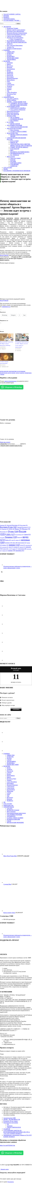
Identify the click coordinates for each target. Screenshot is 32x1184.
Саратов (9, 87)
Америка (3, 525)
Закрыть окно (4, 1169)
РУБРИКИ (6, 753)
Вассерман (24, 525)
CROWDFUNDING (9, 19)
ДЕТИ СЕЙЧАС (11, 100)
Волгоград (10, 66)
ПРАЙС (5, 169)
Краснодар (10, 75)
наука (17, 373)
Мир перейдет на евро (8, 705)
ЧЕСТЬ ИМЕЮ (14, 117)
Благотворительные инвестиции (16, 813)
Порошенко (4, 531)
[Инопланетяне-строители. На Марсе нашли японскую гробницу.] (6, 337)
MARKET (6, 17)
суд (10, 548)
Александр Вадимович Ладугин (16, 34)
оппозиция (5, 547)
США (10, 534)
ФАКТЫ (12, 159)
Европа (5, 529)
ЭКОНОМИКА (11, 59)
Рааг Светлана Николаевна (15, 45)
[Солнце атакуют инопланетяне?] (6, 357)
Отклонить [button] (10, 1182)
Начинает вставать (7, 697)
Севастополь (10, 84)
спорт (5, 548)
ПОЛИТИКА (11, 56)
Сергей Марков (19, 534)
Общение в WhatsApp (13, 387)
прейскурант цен (8, 805)
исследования (21, 371)
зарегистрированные (10, 381)
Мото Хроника (14, 130)
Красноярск (10, 76)
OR (4, 802)
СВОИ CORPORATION (14, 1127)
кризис (5, 545)
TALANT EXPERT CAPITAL (12, 14)
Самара (9, 83)
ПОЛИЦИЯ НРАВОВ (16, 119)
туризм (4, 550)
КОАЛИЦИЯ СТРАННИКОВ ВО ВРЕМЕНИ (16, 170)
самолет (22, 547)
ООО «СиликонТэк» (16, 39)
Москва (26, 529)
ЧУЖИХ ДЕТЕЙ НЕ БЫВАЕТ (19, 147)
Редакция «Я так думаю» (10, 1121)
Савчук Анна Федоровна (14, 36)
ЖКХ (11, 150)
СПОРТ (9, 760)
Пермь (9, 95)
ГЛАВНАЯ (6, 1129)
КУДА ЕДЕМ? (14, 141)
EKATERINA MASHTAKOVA (16, 40)
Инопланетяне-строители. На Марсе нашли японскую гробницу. (6, 343)
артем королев (4, 371)
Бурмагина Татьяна (12, 28)
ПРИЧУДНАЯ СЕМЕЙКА (18, 108)
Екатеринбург (11, 69)
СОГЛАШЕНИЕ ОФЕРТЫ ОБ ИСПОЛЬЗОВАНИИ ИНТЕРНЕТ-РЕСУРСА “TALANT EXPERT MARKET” (16, 1132)
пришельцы (28, 373)
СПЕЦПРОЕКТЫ (8, 807)
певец (11, 547)
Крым (18, 529)
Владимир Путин (8, 527)
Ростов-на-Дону (11, 94)
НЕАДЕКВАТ (14, 120)
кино (15, 542)
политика (16, 547)
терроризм (22, 548)
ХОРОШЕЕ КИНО (15, 163)
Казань (9, 70)
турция (11, 550)
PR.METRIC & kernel (13, 810)
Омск (8, 81)
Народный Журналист (13, 111)
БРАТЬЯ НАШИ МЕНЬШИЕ (18, 105)
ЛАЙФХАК (13, 166)
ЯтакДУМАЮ (4, 255)
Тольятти (9, 86)
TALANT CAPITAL (13, 98)
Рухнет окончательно (8, 700)
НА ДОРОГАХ (14, 155)
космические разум (5, 373)
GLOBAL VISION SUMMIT (18, 131)
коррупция (22, 542)
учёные (2, 374)
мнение (14, 545)
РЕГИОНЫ (6, 766)
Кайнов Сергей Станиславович (16, 30)
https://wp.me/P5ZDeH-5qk (7, 1145)
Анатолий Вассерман (13, 525)
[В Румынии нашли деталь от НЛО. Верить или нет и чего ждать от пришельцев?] (22, 337)
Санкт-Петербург (12, 92)
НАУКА (9, 55)
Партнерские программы (10, 1122)
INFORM (6, 16)
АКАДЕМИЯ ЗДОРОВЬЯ (14, 814)
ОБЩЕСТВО (11, 51)
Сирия (27, 534)
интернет (8, 542)
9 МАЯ (9, 821)
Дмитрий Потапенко (23, 527)
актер (19, 537)
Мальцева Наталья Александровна (17, 33)
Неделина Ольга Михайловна (15, 31)
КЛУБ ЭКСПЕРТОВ (13, 114)
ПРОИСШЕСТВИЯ (13, 58)
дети (13, 540)
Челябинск (10, 72)
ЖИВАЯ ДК (13, 142)
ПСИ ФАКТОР (14, 149)
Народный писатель (13, 112)
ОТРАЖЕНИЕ (14, 164)
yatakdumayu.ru (6, 306)
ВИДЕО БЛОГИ (15, 123)
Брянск (9, 64)
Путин (13, 531)
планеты (21, 373)
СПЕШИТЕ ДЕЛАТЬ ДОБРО (19, 103)
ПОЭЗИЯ (13, 161)
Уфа (8, 91)
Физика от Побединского (14, 48)
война (8, 540)
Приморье (10, 62)
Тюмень (9, 89)
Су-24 (2, 537)
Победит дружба (7, 702)
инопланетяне (13, 371)
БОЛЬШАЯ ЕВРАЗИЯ (13, 819)
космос (13, 373)
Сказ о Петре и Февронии (17, 109)
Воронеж (9, 67)
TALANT (9, 808)
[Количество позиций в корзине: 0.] (1, 572)
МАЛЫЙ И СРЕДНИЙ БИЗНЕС (20, 152)
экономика (19, 550)
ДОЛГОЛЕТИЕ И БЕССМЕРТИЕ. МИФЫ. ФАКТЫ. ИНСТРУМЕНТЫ (21, 144)
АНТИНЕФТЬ (11, 816)
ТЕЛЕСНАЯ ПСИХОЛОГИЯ (19, 127)
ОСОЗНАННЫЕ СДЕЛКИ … (12, 20)
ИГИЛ (12, 529)
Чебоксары (10, 73)
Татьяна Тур (10, 47)
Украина (11, 537)
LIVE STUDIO (7, 167)
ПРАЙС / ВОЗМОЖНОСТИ (11, 1119)
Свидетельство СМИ (9, 1118)
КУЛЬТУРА (10, 53)
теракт (14, 548)
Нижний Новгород (12, 78)
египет (18, 540)
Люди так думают (15, 158)
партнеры (9, 1126)
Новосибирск (11, 80)
